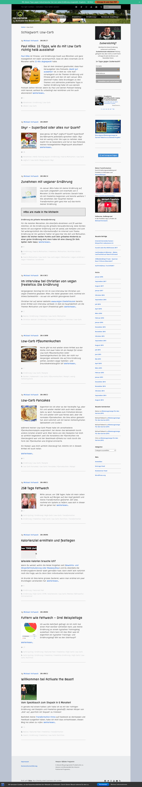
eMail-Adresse (107, 73)
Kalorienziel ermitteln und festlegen (48, 540)
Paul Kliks (25, 56)
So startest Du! (60, 17)
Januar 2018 (99, 277)
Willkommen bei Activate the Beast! (47, 679)
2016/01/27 (44, 40)
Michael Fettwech (31, 41)
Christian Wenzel (30, 320)
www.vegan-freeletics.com (63, 301)
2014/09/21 (44, 482)
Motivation (62, 251)
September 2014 (100, 395)
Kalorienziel (52, 594)
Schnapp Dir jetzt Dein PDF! (107, 2)
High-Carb (48, 515)
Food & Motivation (68, 157)
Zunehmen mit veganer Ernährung (46, 182)
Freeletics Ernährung (62, 655)
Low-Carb (46, 102)
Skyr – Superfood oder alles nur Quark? (50, 127)
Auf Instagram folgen (109, 155)
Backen (26, 376)
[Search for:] (112, 7)
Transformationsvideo (107, 196)
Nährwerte (78, 594)
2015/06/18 (44, 176)
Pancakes (52, 467)
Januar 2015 (99, 377)
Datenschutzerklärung (29, 766)
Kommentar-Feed (101, 471)
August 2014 (99, 400)
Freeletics (76, 17)
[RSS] (101, 7)
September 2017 (100, 281)
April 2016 (98, 309)
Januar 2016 (99, 322)
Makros (70, 594)
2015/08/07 (44, 122)
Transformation (69, 515)
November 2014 (100, 386)
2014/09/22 (44, 394)
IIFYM (44, 594)
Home (46, 17)
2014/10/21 (44, 275)
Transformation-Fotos (45, 717)
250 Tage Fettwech (35, 488)
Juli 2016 (98, 304)
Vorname (107, 66)
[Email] (96, 7)
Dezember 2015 (100, 327)
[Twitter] (81, 7)
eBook (25, 106)
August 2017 (99, 286)
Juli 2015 (98, 350)
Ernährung (91, 17)
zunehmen (40, 260)
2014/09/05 (44, 535)
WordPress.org (100, 475)
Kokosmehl (34, 376)
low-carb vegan (54, 257)
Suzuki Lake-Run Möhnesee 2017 (106, 248)
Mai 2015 (98, 359)
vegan (23, 254)
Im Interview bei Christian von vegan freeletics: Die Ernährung (48, 282)
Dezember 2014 (100, 382)
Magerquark (44, 160)
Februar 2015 (99, 373)
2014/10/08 (44, 335)
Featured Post (38, 590)
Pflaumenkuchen (55, 376)
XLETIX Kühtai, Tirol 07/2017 (104, 266)
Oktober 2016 (99, 295)
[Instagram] (86, 7)
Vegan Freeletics (27, 260)
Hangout (60, 320)
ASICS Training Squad (41, 157)
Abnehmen (27, 102)
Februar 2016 (99, 318)
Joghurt (26, 160)
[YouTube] (91, 7)
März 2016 (98, 313)
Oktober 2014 (99, 391)
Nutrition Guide (74, 251)
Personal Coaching (109, 17)
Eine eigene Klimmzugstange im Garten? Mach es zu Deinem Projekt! (107, 136)
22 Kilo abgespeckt (43, 61)
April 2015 (98, 363)
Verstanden (103, 784)
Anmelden (98, 462)
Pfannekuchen (63, 467)
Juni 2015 (98, 354)
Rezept (66, 376)
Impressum (25, 762)
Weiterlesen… (39, 93)
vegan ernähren (77, 257)
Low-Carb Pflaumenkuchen (41, 341)
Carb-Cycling (28, 515)
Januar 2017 (99, 290)
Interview (69, 320)
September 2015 (100, 341)
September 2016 (100, 300)
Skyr (52, 160)
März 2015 (98, 368)
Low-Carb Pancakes (35, 400)
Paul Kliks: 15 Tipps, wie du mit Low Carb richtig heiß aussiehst (51, 48)
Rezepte (45, 373)
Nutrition (63, 519)
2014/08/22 (44, 673)
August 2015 (99, 345)
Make (30, 780)
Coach (25, 735)
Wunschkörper (100, 175)
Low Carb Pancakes (30, 467)
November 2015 (100, 331)
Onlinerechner (26, 596)
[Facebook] (77, 7)
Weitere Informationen (119, 784)
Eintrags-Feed (100, 466)
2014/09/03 (44, 612)
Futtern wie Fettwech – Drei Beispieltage (51, 618)
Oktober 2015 (99, 336)
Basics (25, 316)
